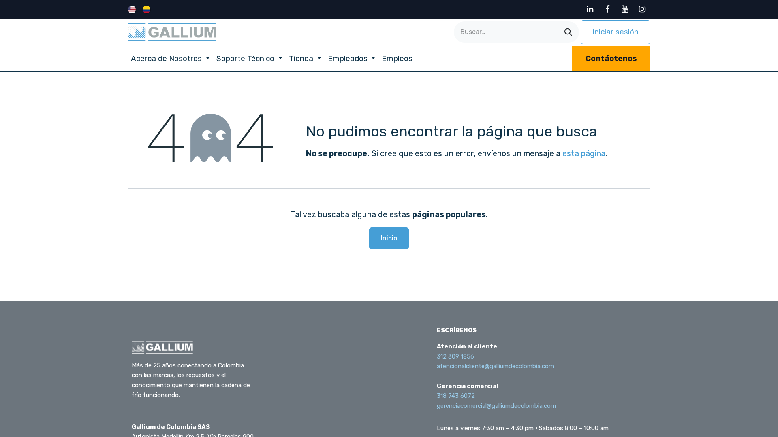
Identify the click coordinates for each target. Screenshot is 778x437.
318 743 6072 (456, 395)
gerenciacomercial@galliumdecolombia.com (496, 405)
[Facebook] (607, 9)
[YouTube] (625, 9)
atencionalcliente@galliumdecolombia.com (495, 366)
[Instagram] (642, 9)
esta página (583, 153)
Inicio (389, 238)
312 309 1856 (455, 356)
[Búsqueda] (568, 32)
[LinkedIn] (590, 9)
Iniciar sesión (615, 31)
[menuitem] (132, 9)
